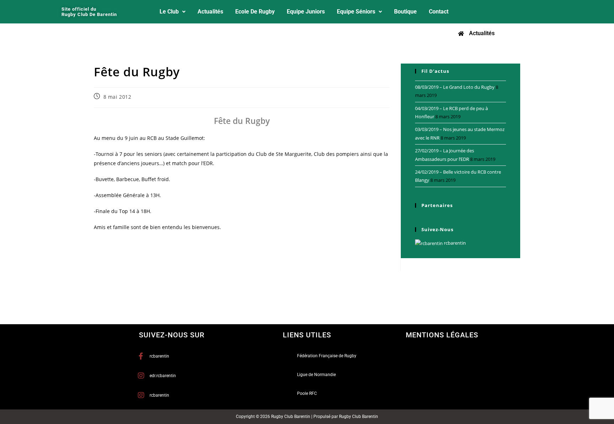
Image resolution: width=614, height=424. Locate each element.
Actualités (210, 11)
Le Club (169, 11)
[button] (173, 12)
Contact (438, 11)
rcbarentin (454, 243)
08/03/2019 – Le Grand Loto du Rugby (455, 87)
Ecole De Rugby (255, 11)
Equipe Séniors (356, 11)
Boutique (405, 11)
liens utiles (307, 335)
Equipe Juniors (306, 11)
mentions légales (442, 335)
